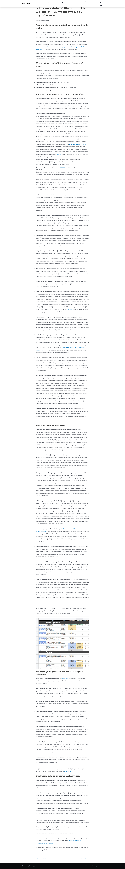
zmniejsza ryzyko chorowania (77, 144)
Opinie (63, 2)
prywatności (91, 866)
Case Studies (55, 2)
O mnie (100, 5)
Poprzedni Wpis (41, 859)
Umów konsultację (44, 2)
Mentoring (70, 2)
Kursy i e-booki (82, 2)
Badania (59, 154)
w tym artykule (68, 771)
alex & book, (65, 678)
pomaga (62, 167)
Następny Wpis (84, 859)
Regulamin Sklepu (99, 866)
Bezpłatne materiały (95, 2)
